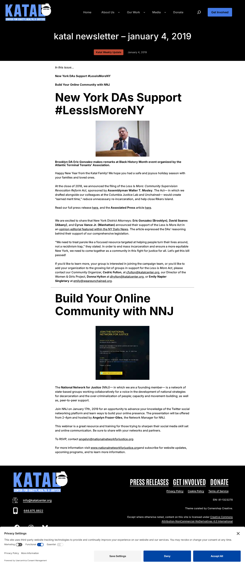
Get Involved (219, 12)
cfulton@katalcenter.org (142, 272)
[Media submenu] (165, 12)
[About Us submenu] (119, 12)
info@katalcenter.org (37, 500)
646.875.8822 (33, 510)
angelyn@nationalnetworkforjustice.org (106, 439)
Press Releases (149, 481)
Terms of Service (218, 491)
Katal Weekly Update (108, 52)
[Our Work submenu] (144, 12)
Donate (219, 481)
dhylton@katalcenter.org (127, 276)
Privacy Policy (174, 491)
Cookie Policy (196, 491)
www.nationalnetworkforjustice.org (115, 447)
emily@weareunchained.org (92, 281)
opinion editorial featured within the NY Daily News (93, 229)
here (95, 207)
